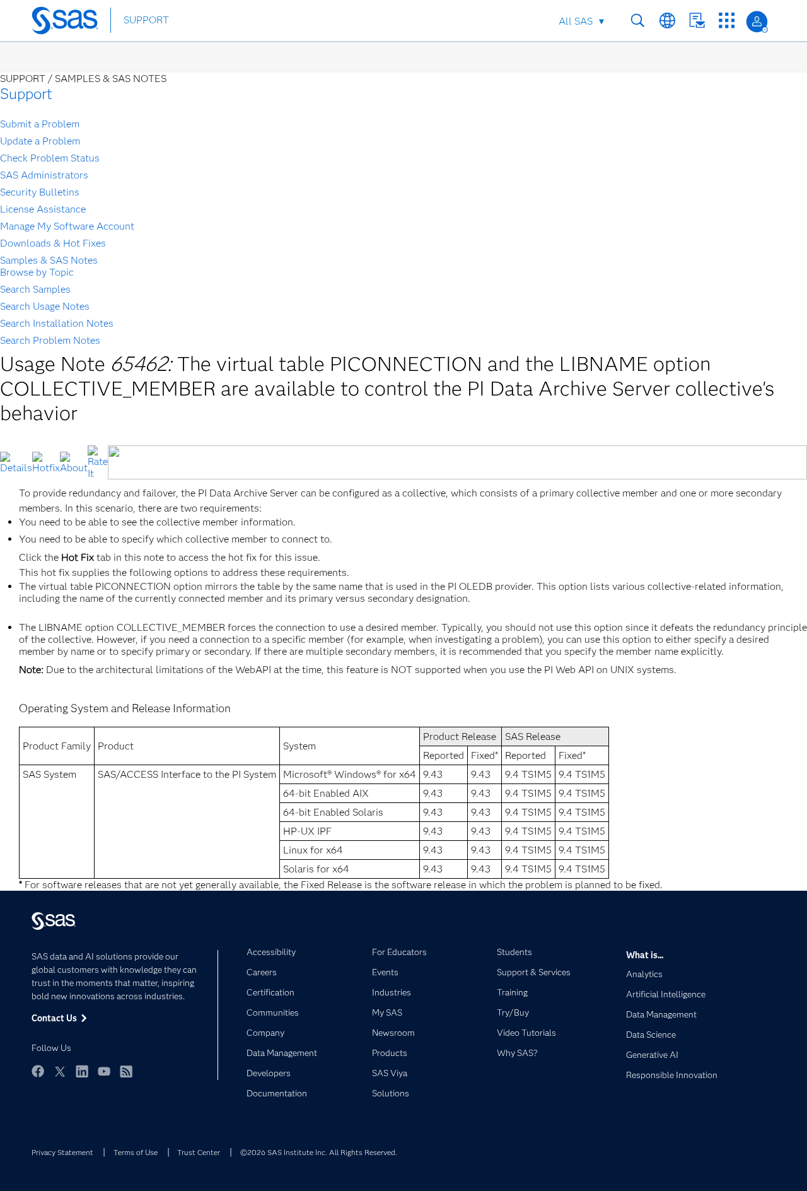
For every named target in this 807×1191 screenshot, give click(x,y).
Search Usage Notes (45, 306)
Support (26, 94)
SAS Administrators (44, 175)
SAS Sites (726, 20)
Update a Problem (40, 141)
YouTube (104, 1071)
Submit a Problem (39, 124)
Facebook (38, 1071)
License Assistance (43, 209)
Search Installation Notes (56, 323)
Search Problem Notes (50, 340)
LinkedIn (82, 1071)
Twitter (60, 1071)
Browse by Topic (37, 272)
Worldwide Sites (667, 20)
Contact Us (697, 20)
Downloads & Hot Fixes (53, 243)
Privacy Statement (62, 1152)
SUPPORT (146, 20)
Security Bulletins (39, 192)
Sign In (757, 22)
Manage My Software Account (67, 226)
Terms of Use (135, 1152)
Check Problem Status (50, 158)
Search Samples (35, 289)
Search (638, 20)
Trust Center (198, 1152)
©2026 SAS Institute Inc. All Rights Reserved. (318, 1152)
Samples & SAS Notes (49, 260)
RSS (126, 1071)
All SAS (576, 21)
